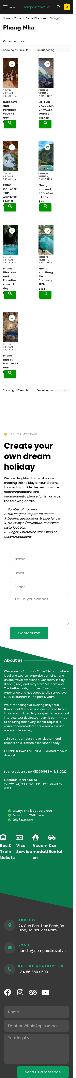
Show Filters (17, 41)
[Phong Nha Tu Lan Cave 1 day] (10, 327)
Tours (17, 18)
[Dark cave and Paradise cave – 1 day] (10, 73)
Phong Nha (10, 96)
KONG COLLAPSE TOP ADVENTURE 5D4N (10, 193)
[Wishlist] (12, 64)
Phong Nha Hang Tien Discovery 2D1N (46, 276)
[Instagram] (20, 992)
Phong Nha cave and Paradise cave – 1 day (9, 278)
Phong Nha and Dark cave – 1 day (46, 191)
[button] (66, 7)
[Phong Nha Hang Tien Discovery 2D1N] (46, 240)
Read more (10, 124)
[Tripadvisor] (32, 992)
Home (6, 18)
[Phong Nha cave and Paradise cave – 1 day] (10, 240)
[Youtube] (45, 992)
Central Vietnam (36, 18)
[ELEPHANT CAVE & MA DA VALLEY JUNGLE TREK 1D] (46, 73)
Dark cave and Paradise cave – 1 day (10, 110)
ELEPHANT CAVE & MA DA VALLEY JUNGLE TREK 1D (46, 110)
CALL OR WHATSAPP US (41, 966)
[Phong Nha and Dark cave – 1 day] (46, 156)
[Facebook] (7, 992)
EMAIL (24, 945)
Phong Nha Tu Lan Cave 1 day (10, 361)
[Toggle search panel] (58, 7)
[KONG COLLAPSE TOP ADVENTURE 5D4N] (10, 156)
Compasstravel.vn (36, 7)
